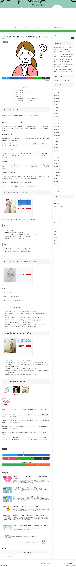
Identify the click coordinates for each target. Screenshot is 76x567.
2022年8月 (56, 181)
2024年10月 (57, 101)
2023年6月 (56, 150)
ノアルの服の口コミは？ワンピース (23, 92)
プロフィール (56, 563)
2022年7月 (56, 184)
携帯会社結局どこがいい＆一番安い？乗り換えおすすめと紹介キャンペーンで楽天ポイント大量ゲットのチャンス (64, 49)
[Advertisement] (38, 17)
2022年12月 (57, 169)
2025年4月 (56, 92)
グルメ (55, 209)
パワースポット (58, 219)
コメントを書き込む (26, 552)
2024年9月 (56, 104)
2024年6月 (56, 113)
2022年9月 (56, 178)
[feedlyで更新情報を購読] (14, 464)
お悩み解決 (5, 448)
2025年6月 (56, 89)
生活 (55, 240)
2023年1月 (56, 166)
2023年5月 (56, 154)
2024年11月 (57, 98)
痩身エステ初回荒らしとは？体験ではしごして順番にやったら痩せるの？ (64, 60)
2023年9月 (56, 141)
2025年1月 (56, 95)
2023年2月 (56, 163)
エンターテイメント (59, 206)
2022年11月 (57, 172)
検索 (55, 35)
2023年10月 (57, 138)
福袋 (55, 243)
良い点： (19, 94)
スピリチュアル (58, 216)
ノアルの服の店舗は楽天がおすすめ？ (24, 102)
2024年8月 (56, 107)
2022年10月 (57, 175)
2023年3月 (56, 160)
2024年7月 (56, 110)
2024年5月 (56, 116)
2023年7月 (56, 147)
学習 (55, 228)
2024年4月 (56, 120)
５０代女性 (57, 247)
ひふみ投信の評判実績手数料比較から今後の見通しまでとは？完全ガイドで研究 (64, 70)
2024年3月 (56, 123)
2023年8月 (56, 144)
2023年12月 (57, 132)
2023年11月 (57, 135)
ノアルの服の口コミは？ (21, 90)
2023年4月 (56, 157)
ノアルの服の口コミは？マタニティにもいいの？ (26, 98)
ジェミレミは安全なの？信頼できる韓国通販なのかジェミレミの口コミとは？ (64, 55)
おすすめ (56, 200)
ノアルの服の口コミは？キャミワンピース (25, 100)
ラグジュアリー (58, 225)
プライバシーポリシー (48, 563)
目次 (24, 87)
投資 (55, 234)
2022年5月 (56, 191)
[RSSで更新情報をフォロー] (38, 464)
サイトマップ (62, 563)
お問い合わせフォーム (70, 563)
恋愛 (55, 231)
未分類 (55, 237)
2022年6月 (56, 188)
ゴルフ (55, 213)
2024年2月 (56, 126)
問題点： (19, 96)
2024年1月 (56, 129)
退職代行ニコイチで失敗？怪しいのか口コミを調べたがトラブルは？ (64, 65)
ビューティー (57, 222)
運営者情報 (41, 563)
